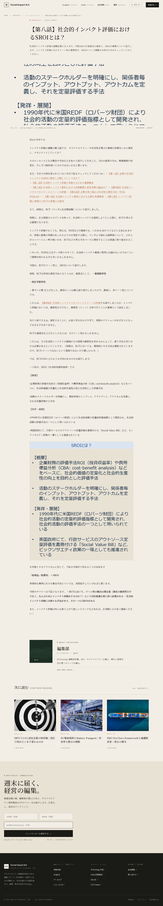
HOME (6, 15)
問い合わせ (133, 874)
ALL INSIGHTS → (141, 688)
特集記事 (57, 869)
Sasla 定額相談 (98, 874)
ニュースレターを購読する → (38, 834)
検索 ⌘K (137, 5)
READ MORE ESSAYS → (65, 670)
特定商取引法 (154, 900)
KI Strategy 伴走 (98, 869)
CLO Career (96, 884)
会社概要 (132, 869)
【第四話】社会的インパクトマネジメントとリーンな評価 (70, 302)
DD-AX (94, 879)
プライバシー (142, 900)
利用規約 (131, 900)
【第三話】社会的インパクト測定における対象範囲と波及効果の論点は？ (69, 187)
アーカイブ (58, 879)
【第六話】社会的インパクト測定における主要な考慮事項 (74, 196)
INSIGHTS (17, 15)
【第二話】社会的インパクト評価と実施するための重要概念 (63, 182)
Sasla (87, 5)
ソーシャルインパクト (32, 15)
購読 (119, 5)
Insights (69, 5)
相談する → (152, 5)
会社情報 (104, 5)
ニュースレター (59, 884)
